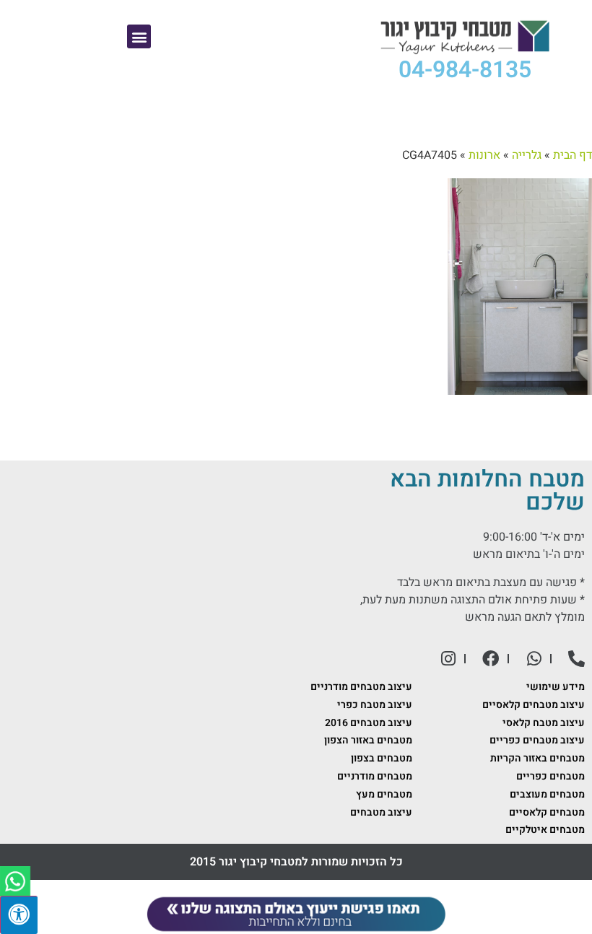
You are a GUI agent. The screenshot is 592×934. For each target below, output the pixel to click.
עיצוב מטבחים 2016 (368, 722)
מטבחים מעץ (384, 794)
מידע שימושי (555, 686)
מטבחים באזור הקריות (537, 758)
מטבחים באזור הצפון (368, 740)
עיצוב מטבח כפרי (374, 704)
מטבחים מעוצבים (547, 794)
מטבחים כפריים (550, 776)
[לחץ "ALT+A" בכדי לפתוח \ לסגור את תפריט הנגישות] (19, 915)
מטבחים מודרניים (374, 776)
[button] (139, 36)
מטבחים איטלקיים (545, 829)
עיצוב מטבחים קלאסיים (533, 704)
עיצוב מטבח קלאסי (543, 722)
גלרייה (526, 155)
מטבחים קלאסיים (547, 812)
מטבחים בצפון (381, 758)
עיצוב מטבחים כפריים (537, 740)
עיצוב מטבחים (381, 812)
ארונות (484, 155)
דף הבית (572, 155)
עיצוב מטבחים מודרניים (361, 686)
